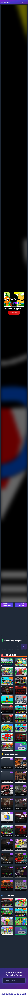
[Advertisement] (14, 622)
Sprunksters (5, 2)
